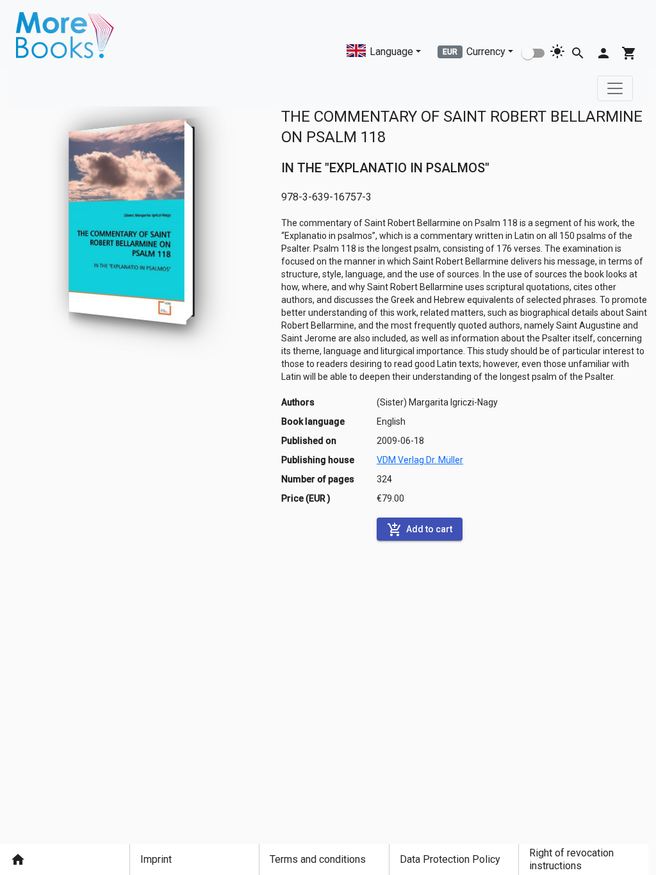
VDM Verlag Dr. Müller (420, 460)
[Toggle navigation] (615, 88)
